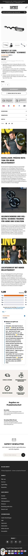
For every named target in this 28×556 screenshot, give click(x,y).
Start (24, 12)
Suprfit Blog (4, 484)
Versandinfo (4, 531)
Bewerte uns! (4, 509)
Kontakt (3, 496)
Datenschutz (4, 526)
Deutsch (13, 538)
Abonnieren (23, 455)
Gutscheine (4, 498)
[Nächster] (26, 45)
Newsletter (4, 487)
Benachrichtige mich (14, 93)
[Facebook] (7, 541)
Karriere (3, 482)
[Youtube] (15, 541)
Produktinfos (4, 115)
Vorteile (3, 119)
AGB (2, 520)
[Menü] (2, 7)
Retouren (3, 504)
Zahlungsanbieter (5, 501)
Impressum (4, 523)
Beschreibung (4, 111)
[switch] (3, 554)
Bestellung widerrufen (6, 506)
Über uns (3, 479)
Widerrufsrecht (5, 528)
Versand (13, 61)
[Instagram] (11, 541)
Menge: (3, 81)
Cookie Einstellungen (6, 518)
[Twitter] (19, 541)
